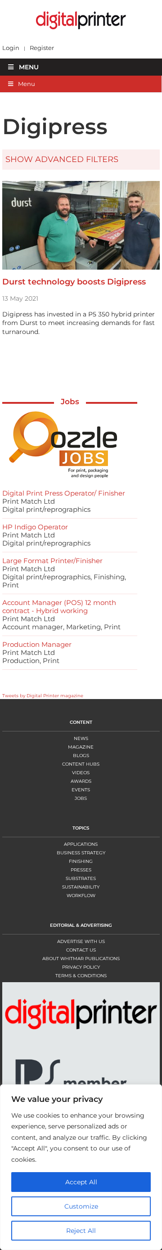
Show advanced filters (61, 159)
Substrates (81, 878)
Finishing (81, 861)
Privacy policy (81, 967)
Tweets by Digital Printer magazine (42, 696)
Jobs (70, 401)
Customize (81, 1206)
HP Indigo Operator (35, 527)
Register (42, 48)
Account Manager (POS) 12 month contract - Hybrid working (59, 606)
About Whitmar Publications (81, 958)
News (81, 738)
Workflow (81, 895)
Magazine (81, 747)
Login (10, 48)
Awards (81, 781)
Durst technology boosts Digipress (74, 282)
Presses (81, 870)
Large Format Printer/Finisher (52, 560)
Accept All (81, 1182)
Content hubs (80, 764)
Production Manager (37, 644)
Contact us (81, 950)
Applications (81, 844)
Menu (29, 67)
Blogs (81, 755)
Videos (81, 773)
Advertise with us (81, 941)
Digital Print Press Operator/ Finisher (63, 493)
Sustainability (80, 887)
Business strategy (81, 853)
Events (81, 790)
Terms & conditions (81, 976)
